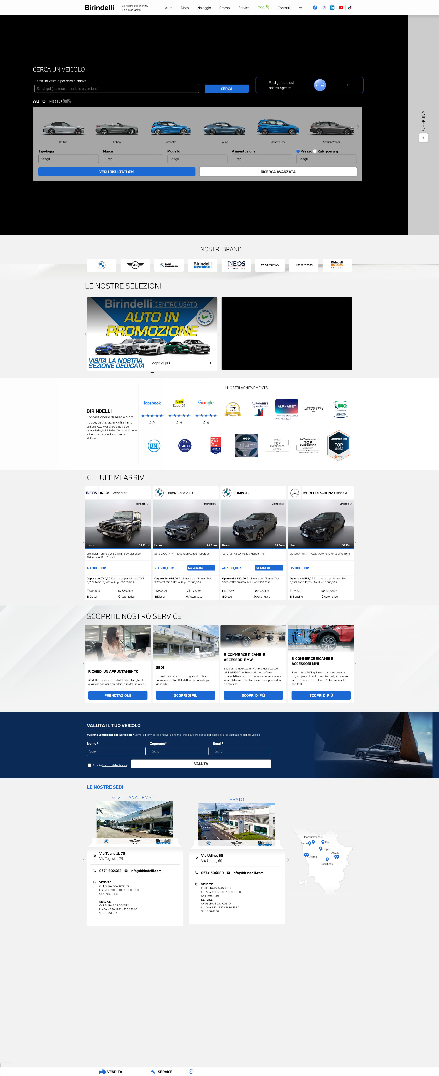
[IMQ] (340, 410)
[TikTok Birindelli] (350, 7)
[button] (5, 1062)
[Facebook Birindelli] (315, 7)
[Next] (358, 127)
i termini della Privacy (114, 765)
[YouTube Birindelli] (341, 7)
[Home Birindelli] (99, 7)
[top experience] (246, 446)
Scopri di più (185, 695)
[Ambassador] (313, 410)
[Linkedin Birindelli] (332, 7)
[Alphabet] (259, 410)
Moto (56, 101)
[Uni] (154, 446)
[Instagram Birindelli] (323, 7)
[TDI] (233, 410)
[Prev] (37, 127)
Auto (39, 101)
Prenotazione (118, 695)
